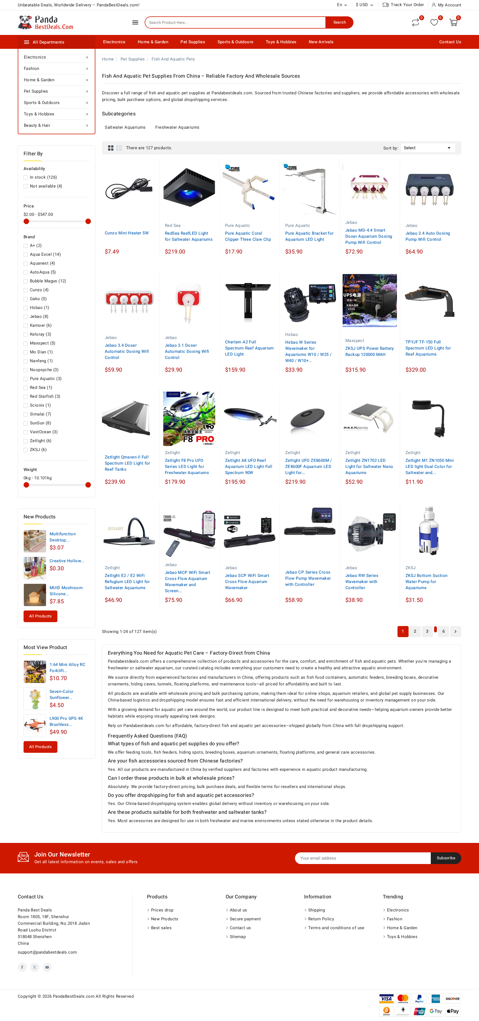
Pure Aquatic (46, 379)
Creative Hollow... (67, 561)
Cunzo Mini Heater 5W (127, 233)
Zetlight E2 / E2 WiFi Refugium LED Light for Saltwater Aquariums (127, 581)
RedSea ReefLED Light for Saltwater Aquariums (189, 236)
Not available (46, 186)
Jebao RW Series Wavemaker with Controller (361, 581)
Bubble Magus (48, 281)
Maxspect (42, 343)
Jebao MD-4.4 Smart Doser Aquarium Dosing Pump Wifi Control (368, 236)
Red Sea (41, 387)
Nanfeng (41, 361)
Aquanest (42, 263)
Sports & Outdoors (236, 42)
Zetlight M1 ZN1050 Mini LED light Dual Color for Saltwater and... (430, 466)
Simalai (40, 414)
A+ (36, 245)
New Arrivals (321, 42)
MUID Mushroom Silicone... (66, 591)
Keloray (40, 334)
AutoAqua (43, 272)
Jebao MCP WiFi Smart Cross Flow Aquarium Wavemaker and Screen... (187, 581)
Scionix (40, 405)
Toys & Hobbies (281, 42)
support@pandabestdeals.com (47, 952)
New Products (165, 919)
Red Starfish (45, 396)
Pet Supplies (192, 42)
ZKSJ (38, 450)
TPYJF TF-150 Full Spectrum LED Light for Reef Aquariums (428, 348)
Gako (38, 299)
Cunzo (39, 290)
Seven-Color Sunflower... (61, 694)
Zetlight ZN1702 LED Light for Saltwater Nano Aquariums (369, 466)
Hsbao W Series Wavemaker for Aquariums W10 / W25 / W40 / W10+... (308, 351)
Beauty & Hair (56, 125)
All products (40, 616)
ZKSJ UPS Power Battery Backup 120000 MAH (369, 351)
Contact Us (450, 42)
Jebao (39, 316)
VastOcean (44, 432)
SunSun (40, 423)
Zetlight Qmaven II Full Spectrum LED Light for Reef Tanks (127, 463)
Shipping (316, 910)
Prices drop (162, 910)
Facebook (22, 967)
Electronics (114, 42)
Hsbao (39, 308)
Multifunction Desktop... (63, 537)
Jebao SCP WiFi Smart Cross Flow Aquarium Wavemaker (247, 581)
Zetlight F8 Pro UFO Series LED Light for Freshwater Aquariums (187, 466)
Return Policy (321, 919)
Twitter (34, 967)
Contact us (30, 897)
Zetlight (41, 441)
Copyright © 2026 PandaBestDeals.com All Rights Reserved (76, 996)
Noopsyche (44, 370)
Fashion (56, 68)
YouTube (47, 967)
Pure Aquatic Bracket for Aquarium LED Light (309, 236)
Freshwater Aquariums (177, 127)
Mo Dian (41, 352)
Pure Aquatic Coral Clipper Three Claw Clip (248, 236)
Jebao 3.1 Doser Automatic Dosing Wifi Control (187, 351)
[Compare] (415, 22)
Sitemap (238, 937)
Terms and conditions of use (336, 928)
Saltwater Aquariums (125, 127)
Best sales (161, 928)
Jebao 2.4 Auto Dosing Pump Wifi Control (428, 236)
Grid (111, 148)
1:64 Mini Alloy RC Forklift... (67, 668)
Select (428, 148)
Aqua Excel (45, 254)
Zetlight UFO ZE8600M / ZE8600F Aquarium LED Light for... (308, 466)
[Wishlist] (434, 22)
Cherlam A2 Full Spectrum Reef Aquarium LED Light (249, 348)
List (119, 148)
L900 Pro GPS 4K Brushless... (66, 721)
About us (238, 910)
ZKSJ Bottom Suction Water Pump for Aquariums (427, 581)
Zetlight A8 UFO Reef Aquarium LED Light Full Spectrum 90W (248, 466)
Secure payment (245, 919)
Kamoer (41, 325)
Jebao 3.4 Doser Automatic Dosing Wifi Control (127, 351)
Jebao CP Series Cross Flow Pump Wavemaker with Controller (308, 578)
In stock (43, 177)
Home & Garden (153, 42)
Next (455, 631)
